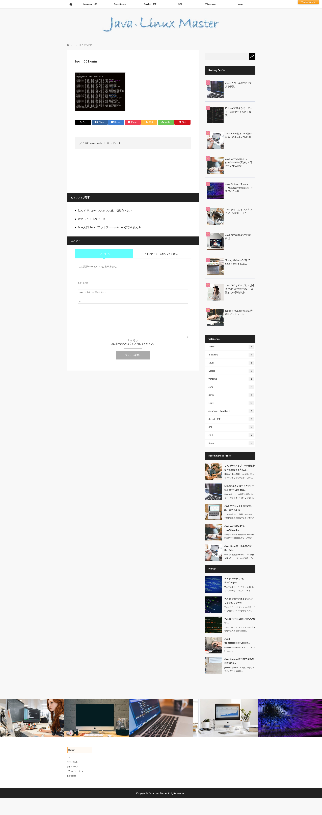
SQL (180, 4)
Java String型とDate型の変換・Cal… (238, 548)
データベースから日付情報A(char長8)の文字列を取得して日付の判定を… (239, 537)
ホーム (69, 757)
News (240, 4)
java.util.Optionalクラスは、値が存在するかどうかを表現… (239, 669)
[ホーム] (71, 4)
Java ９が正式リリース (91, 219)
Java (230, 387)
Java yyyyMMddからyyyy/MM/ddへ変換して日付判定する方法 (238, 162)
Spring (230, 395)
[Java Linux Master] (161, 31)
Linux (230, 403)
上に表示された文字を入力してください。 (133, 343)
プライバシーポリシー (76, 771)
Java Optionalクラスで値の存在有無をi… (239, 661)
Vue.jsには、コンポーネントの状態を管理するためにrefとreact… (239, 629)
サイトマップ (72, 767)
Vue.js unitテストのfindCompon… (234, 580)
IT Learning (210, 4)
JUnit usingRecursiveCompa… (237, 641)
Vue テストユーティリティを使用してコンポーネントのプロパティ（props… (239, 590)
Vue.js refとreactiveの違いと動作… (239, 621)
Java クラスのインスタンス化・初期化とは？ (105, 210)
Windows (230, 379)
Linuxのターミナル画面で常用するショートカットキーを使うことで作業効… (239, 497)
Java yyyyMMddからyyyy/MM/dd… (234, 528)
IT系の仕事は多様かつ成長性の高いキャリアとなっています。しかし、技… (239, 477)
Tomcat (230, 347)
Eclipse (230, 371)
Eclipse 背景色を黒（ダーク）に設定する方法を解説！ (238, 112)
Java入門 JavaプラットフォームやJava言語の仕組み (109, 227)
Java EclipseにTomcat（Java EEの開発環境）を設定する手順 (239, 188)
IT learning (230, 355)
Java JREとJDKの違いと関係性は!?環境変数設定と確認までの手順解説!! (239, 289)
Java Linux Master (158, 793)
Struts (230, 363)
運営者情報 (71, 776)
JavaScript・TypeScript (230, 411)
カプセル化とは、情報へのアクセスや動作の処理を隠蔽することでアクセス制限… (239, 517)
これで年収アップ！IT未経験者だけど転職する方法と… (239, 467)
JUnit (230, 435)
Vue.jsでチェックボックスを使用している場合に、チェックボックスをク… (239, 610)
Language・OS (90, 4)
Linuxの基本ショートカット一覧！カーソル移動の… (239, 488)
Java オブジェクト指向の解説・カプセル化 (238, 508)
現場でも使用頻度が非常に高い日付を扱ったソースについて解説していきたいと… (239, 558)
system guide (96, 143)
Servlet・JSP (150, 4)
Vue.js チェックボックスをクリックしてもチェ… (238, 600)
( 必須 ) (83, 283)
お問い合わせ (72, 762)
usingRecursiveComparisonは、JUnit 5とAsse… (239, 649)
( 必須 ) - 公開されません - (92, 292)
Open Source (120, 4)
